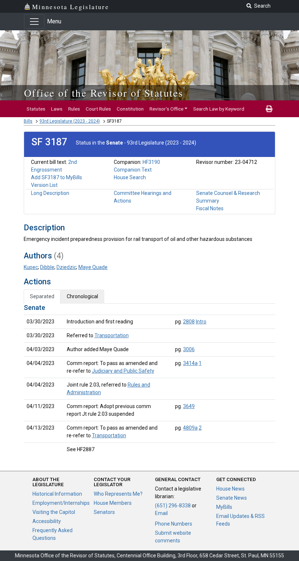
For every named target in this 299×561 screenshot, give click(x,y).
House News (230, 489)
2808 (189, 321)
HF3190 (151, 162)
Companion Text (133, 170)
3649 (189, 406)
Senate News (231, 498)
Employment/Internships (61, 503)
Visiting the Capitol (53, 512)
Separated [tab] (42, 296)
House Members (113, 503)
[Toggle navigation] (34, 21)
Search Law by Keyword (218, 109)
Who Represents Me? (118, 494)
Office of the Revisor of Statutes (103, 93)
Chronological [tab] (82, 296)
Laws (56, 109)
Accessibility (46, 521)
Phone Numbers (173, 524)
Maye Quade (93, 267)
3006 (189, 349)
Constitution (130, 109)
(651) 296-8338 (173, 505)
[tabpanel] (149, 380)
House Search (130, 177)
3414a (190, 363)
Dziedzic (66, 267)
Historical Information (57, 494)
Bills (28, 121)
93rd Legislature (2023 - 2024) (69, 121)
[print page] (269, 108)
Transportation (111, 335)
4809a (190, 428)
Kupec (31, 267)
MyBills (224, 507)
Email (161, 513)
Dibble (47, 267)
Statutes (36, 109)
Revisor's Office (166, 109)
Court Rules (98, 109)
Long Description (50, 193)
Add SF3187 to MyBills (56, 177)
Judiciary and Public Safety (123, 371)
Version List (44, 185)
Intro (201, 321)
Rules (74, 109)
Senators (104, 512)
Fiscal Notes (210, 208)
